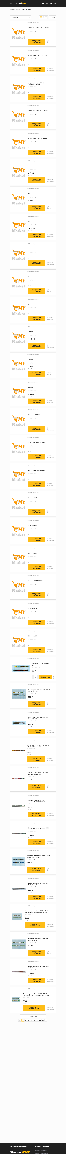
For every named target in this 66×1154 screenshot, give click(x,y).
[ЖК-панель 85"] (19, 642)
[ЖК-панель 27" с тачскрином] (19, 476)
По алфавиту (14, 17)
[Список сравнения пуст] (47, 3)
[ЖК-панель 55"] (19, 614)
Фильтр (53, 17)
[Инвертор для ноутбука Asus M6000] (19, 834)
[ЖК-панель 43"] (19, 531)
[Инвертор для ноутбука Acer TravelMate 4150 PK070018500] (18, 806)
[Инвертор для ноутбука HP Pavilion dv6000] (19, 972)
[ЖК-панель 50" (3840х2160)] (19, 586)
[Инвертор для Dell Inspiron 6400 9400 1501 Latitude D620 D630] (18, 751)
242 (40, 1020)
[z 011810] (19, 393)
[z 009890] (19, 337)
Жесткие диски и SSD (41, 1150)
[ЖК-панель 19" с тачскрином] (19, 448)
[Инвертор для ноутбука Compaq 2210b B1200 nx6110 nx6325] (18, 861)
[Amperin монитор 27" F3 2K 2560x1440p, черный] (19, 89)
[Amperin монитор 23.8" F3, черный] (19, 61)
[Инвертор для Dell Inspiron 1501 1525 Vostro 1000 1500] (19, 695)
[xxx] (19, 172)
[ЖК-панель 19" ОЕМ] (19, 420)
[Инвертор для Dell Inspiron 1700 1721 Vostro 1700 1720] (19, 723)
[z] (19, 282)
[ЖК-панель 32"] (19, 503)
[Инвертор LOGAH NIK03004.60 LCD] (21, 668)
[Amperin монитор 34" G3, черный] (19, 144)
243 (43, 1020)
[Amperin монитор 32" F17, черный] (19, 116)
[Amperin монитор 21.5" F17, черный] (19, 33)
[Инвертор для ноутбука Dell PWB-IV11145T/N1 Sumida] (19, 889)
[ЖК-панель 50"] (19, 559)
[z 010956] (19, 365)
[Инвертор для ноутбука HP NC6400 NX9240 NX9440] (19, 944)
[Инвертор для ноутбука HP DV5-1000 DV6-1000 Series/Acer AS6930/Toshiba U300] (17, 917)
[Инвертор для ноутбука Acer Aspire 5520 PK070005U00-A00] (18, 778)
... (37, 1020)
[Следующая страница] (46, 1020)
